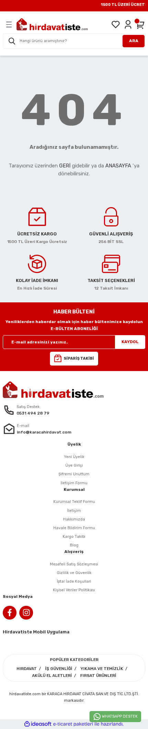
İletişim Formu (74, 483)
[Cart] (140, 24)
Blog (74, 545)
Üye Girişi (74, 465)
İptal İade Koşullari (74, 581)
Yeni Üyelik (74, 457)
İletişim (74, 510)
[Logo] (52, 24)
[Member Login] (128, 24)
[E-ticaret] (73, 724)
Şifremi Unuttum (74, 474)
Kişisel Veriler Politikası (74, 590)
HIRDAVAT (27, 668)
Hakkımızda (74, 519)
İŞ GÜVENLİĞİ (58, 668)
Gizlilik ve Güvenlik (74, 573)
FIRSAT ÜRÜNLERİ (98, 675)
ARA (133, 40)
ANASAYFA (118, 166)
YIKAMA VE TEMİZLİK (102, 668)
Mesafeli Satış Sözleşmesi (74, 564)
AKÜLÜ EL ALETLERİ (52, 675)
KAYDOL (130, 341)
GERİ (65, 166)
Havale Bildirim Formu (74, 528)
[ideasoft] (38, 724)
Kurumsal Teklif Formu (74, 501)
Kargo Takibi (74, 536)
